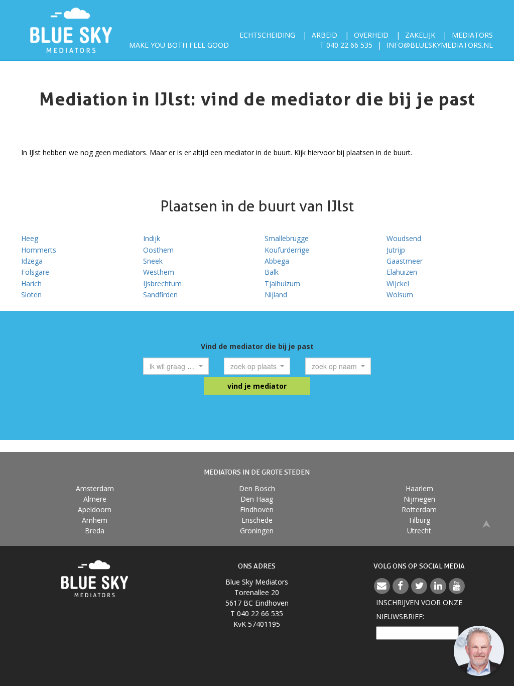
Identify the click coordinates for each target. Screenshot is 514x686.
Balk (272, 272)
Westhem (158, 272)
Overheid (371, 35)
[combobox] (176, 366)
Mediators (472, 35)
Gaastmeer (405, 261)
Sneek (153, 261)
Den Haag (256, 499)
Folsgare (35, 272)
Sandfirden (160, 294)
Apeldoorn (94, 509)
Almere (94, 499)
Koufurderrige (287, 250)
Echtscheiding (267, 35)
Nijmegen (419, 499)
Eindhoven (257, 509)
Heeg (29, 238)
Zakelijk (420, 35)
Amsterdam (95, 488)
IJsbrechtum (162, 283)
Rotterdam (419, 509)
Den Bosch (257, 488)
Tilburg (419, 520)
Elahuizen (402, 272)
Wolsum (400, 294)
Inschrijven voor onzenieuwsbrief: (419, 609)
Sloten (31, 294)
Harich (31, 283)
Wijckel (398, 283)
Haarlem (419, 488)
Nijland (276, 294)
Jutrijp (396, 250)
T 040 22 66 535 (346, 45)
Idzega (32, 261)
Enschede (257, 520)
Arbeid (324, 35)
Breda (94, 530)
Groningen (257, 530)
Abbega (277, 261)
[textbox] (173, 366)
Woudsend (404, 238)
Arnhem (94, 520)
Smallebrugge (287, 238)
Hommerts (38, 250)
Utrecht (419, 530)
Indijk (151, 238)
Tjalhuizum (282, 283)
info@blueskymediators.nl (440, 45)
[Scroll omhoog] (486, 523)
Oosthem (158, 250)
